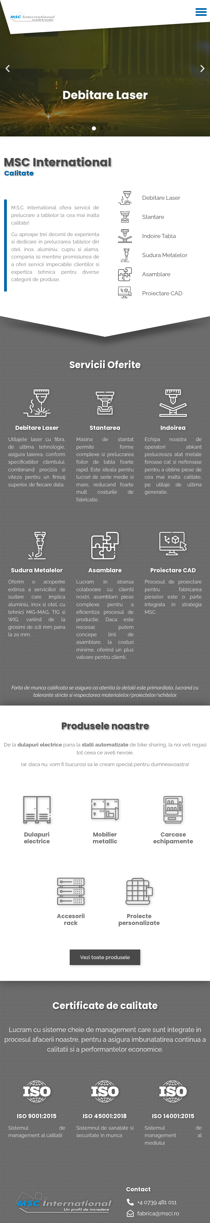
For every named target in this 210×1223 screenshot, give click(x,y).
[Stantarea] (105, 403)
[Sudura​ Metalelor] (37, 545)
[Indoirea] (173, 403)
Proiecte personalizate (139, 919)
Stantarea (105, 428)
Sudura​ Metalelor (37, 570)
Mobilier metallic (105, 838)
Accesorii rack (71, 919)
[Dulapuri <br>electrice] (37, 809)
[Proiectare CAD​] (173, 545)
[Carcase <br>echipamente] (173, 809)
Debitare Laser (37, 428)
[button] (195, 17)
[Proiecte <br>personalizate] (139, 891)
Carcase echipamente (173, 838)
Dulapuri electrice (37, 838)
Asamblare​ (105, 570)
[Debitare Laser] (37, 403)
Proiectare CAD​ (173, 570)
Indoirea (173, 428)
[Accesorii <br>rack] (70, 891)
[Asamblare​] (105, 545)
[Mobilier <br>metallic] (105, 809)
